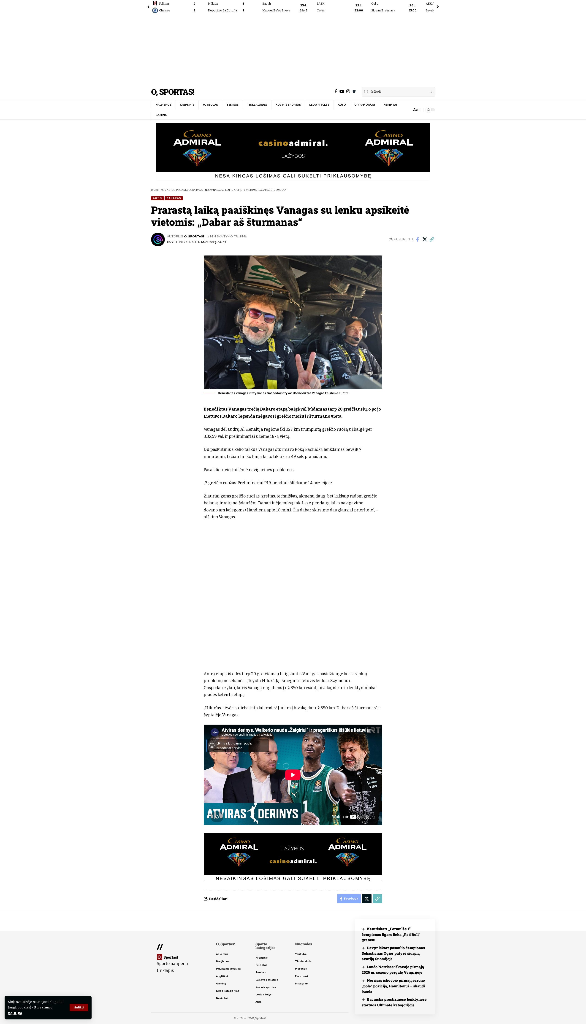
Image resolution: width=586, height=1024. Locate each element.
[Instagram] (348, 91)
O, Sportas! (172, 92)
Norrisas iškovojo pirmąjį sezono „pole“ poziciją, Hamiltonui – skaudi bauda (393, 986)
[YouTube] (341, 91)
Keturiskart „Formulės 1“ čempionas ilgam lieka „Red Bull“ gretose (391, 934)
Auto (157, 198)
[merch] (354, 91)
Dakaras (173, 198)
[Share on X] (424, 239)
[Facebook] (336, 91)
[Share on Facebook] (417, 239)
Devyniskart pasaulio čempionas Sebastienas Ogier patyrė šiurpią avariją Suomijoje (393, 953)
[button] (79, 1007)
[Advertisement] (293, 49)
